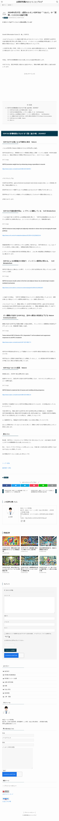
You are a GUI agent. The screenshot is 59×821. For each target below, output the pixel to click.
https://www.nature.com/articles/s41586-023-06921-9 (16, 394)
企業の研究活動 (9, 682)
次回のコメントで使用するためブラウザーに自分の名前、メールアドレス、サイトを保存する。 (29, 633)
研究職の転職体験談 (10, 675)
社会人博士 (8, 689)
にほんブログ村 (6, 801)
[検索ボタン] (57, 2)
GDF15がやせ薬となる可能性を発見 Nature (21, 110)
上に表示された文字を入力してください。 (14, 640)
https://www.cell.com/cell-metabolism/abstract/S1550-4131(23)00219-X (21, 235)
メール (6, 621)
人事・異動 (8, 696)
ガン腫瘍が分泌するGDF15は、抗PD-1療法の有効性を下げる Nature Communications (31, 116)
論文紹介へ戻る (6, 468)
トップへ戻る (6, 463)
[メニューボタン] (2, 2)
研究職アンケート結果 (11, 678)
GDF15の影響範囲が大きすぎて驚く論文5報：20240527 (22, 108)
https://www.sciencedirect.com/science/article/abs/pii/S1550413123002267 (22, 287)
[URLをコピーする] (52, 485)
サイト (5, 627)
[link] (22, 521)
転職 (6, 685)
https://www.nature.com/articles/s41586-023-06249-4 (16, 169)
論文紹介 (5, 17)
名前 (6, 615)
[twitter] (24, 521)
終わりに (12, 120)
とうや (10, 517)
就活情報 (7, 693)
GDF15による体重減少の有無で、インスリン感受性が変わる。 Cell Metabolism (29, 114)
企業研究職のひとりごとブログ (29, 2)
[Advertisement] (29, 85)
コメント (7, 595)
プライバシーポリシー (10, 785)
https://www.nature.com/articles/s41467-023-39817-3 (16, 342)
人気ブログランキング (7, 794)
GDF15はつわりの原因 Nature (18, 118)
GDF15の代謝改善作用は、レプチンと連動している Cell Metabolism (27, 112)
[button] (6, 485)
